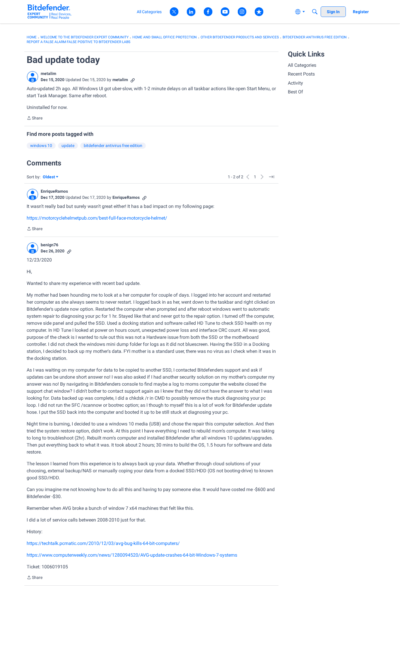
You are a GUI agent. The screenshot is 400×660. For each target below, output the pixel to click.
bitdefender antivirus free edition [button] (113, 145)
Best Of (295, 92)
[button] (32, 77)
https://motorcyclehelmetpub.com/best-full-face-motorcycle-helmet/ (97, 218)
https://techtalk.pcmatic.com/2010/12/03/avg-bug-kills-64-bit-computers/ (103, 543)
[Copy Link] (132, 80)
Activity (295, 83)
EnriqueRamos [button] (54, 191)
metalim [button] (48, 73)
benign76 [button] (49, 244)
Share (34, 119)
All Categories (302, 65)
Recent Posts (301, 74)
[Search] (315, 11)
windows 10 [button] (41, 145)
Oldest (49, 177)
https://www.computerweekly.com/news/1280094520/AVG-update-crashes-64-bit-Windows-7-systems (132, 555)
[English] (49, 11)
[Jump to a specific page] (271, 177)
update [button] (67, 145)
